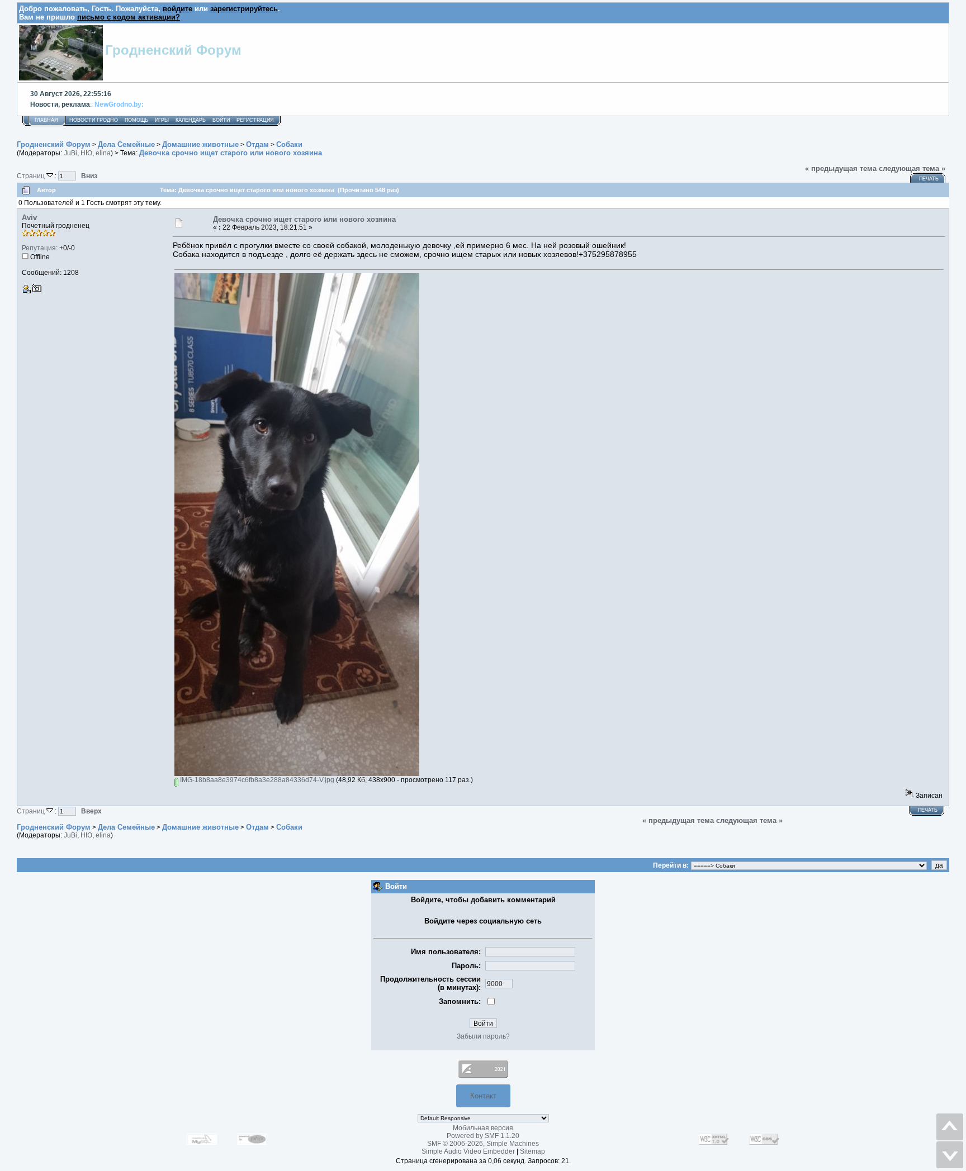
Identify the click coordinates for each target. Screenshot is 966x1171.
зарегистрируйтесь (244, 8)
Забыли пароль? (483, 1036)
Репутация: (40, 248)
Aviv (29, 217)
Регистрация (255, 120)
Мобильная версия (483, 1128)
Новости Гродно (93, 120)
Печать (929, 179)
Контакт (483, 1096)
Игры (162, 120)
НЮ (86, 153)
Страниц (31, 175)
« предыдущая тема (841, 168)
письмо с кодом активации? (128, 17)
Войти (221, 120)
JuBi (70, 153)
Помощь (136, 120)
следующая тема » (912, 168)
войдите (177, 8)
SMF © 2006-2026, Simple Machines (483, 1144)
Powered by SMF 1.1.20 (483, 1136)
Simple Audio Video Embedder (468, 1151)
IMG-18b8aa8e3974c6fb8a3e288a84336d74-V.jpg (256, 780)
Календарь (191, 120)
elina (103, 153)
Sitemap (532, 1151)
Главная (46, 120)
